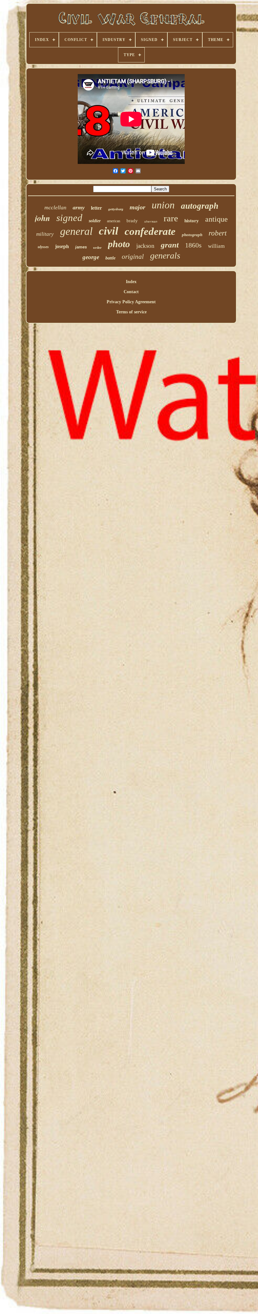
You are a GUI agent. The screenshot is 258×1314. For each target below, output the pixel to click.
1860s (193, 245)
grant (170, 245)
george (90, 257)
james (81, 247)
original (133, 256)
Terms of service (131, 312)
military (45, 234)
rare (171, 218)
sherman (150, 222)
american (113, 221)
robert (218, 233)
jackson (145, 245)
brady (132, 220)
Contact (131, 291)
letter (96, 208)
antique (216, 219)
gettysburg (115, 209)
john (42, 218)
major (137, 207)
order (97, 247)
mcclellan (55, 207)
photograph (192, 234)
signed (69, 217)
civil (108, 231)
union (163, 205)
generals (165, 255)
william (216, 246)
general (76, 231)
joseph (62, 246)
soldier (95, 220)
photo (119, 244)
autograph (199, 206)
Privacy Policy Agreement (131, 301)
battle (110, 258)
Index (131, 281)
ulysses (43, 247)
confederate (150, 231)
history (191, 220)
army (79, 207)
